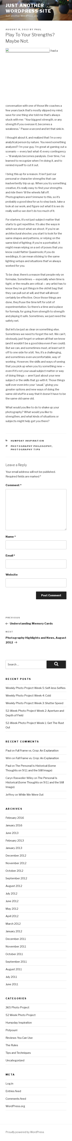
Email (10, 555)
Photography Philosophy (31, 446)
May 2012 (12, 908)
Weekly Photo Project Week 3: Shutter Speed (34, 703)
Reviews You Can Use (19, 1038)
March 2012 (13, 923)
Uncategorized (15, 1060)
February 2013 (15, 840)
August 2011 (14, 969)
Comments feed (16, 1098)
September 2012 (16, 878)
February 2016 (15, 817)
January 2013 (14, 848)
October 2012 (14, 870)
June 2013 (12, 833)
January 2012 (14, 931)
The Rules (12, 1045)
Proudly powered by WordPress (25, 1132)
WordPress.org (15, 1106)
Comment (13, 485)
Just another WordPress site (28, 8)
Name (11, 536)
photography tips (25, 449)
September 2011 (16, 961)
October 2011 (14, 954)
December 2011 (16, 939)
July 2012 (11, 893)
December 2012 (16, 855)
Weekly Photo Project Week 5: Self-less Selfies (36, 688)
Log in (9, 1083)
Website (12, 574)
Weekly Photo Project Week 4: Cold (28, 695)
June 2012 (12, 901)
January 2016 (14, 825)
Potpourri (11, 1030)
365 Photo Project (17, 1007)
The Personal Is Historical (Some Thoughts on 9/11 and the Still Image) (35, 782)
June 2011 (12, 984)
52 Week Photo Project (21, 1015)
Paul (38, 29)
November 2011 (16, 946)
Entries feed (13, 1091)
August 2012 (14, 886)
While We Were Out (31, 794)
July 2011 (11, 977)
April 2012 (12, 916)
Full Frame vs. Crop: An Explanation (37, 750)
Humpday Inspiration (27, 440)
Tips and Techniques (18, 1053)
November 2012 (16, 863)
